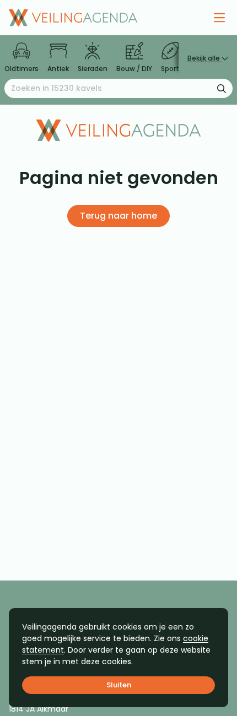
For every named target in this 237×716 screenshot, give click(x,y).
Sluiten (118, 685)
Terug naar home (118, 215)
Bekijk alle (204, 58)
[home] (73, 17)
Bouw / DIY (134, 68)
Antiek (58, 68)
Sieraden (92, 68)
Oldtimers (21, 68)
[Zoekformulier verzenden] (222, 88)
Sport (170, 68)
